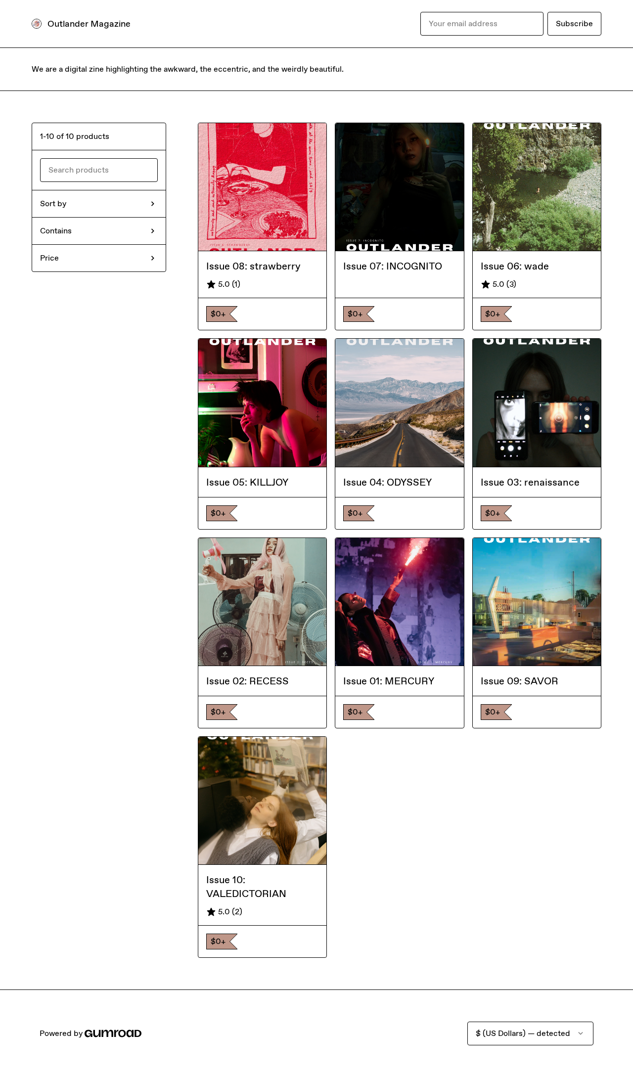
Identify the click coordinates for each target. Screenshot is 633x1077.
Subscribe (574, 23)
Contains (56, 230)
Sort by (53, 203)
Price (49, 258)
